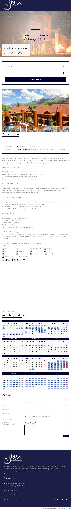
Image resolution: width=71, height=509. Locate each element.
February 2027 (13, 356)
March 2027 (36, 356)
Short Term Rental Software (62, 508)
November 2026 (13, 338)
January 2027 (57, 338)
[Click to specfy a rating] (25, 423)
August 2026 (13, 321)
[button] (67, 91)
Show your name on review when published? (39, 416)
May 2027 (13, 373)
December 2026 (35, 338)
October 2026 (57, 321)
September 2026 (36, 321)
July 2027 (57, 373)
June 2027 (35, 373)
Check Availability (35, 79)
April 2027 (57, 356)
